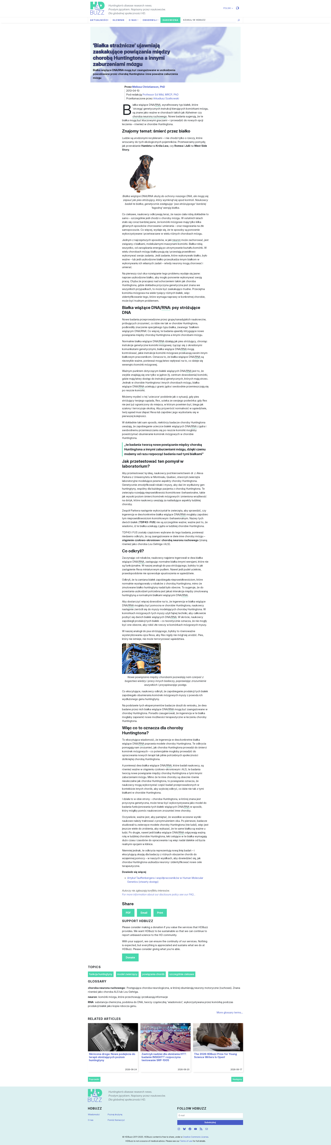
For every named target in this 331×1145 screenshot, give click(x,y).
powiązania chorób (153, 974)
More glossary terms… (230, 1012)
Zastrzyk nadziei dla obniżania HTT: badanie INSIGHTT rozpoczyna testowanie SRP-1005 (164, 1057)
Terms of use (186, 1141)
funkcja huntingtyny (100, 974)
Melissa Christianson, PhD (148, 86)
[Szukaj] (238, 20)
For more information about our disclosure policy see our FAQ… (158, 894)
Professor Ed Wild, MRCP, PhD (160, 94)
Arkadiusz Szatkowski (166, 98)
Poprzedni (94, 1079)
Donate (130, 957)
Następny (237, 1079)
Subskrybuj (210, 1122)
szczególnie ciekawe (181, 974)
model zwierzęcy (127, 974)
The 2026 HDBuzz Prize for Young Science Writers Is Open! (215, 1055)
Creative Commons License (195, 1137)
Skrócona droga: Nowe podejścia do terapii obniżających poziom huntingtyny (112, 1057)
